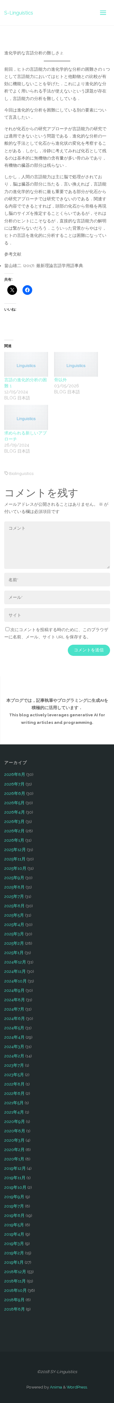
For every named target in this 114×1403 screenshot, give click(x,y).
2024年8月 (14, 999)
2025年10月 (15, 868)
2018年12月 (15, 1271)
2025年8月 (14, 887)
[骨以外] (76, 364)
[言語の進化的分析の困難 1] (26, 364)
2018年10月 (15, 1290)
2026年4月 (14, 812)
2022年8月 (14, 1084)
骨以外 (60, 379)
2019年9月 (14, 1196)
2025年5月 (14, 915)
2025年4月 (14, 924)
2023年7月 (14, 1065)
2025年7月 (14, 896)
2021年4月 (14, 1112)
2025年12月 (15, 849)
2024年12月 (15, 962)
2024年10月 (15, 981)
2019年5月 (14, 1224)
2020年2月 (14, 1149)
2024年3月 (14, 1046)
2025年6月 (14, 905)
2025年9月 (14, 877)
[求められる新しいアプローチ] (26, 417)
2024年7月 (14, 1009)
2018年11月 (15, 1281)
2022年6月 (14, 1093)
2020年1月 (14, 1158)
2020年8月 (14, 1130)
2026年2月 (14, 830)
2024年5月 (14, 1027)
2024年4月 (14, 1037)
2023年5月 (14, 1074)
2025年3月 (14, 933)
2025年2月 (14, 943)
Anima (55, 1387)
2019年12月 (15, 1168)
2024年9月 (14, 990)
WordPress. (77, 1387)
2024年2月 (14, 1055)
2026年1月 (14, 840)
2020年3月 (14, 1140)
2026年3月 (14, 821)
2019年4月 (14, 1234)
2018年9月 (14, 1299)
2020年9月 (14, 1121)
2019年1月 (14, 1262)
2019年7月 (14, 1206)
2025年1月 (14, 952)
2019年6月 (14, 1215)
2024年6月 (14, 1018)
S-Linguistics (18, 12)
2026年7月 (14, 784)
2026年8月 (14, 774)
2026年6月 (14, 793)
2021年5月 (14, 1102)
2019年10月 (15, 1187)
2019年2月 (14, 1252)
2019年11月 (15, 1177)
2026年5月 (14, 802)
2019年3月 (14, 1243)
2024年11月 (15, 971)
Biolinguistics (21, 473)
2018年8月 (14, 1309)
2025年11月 (15, 858)
